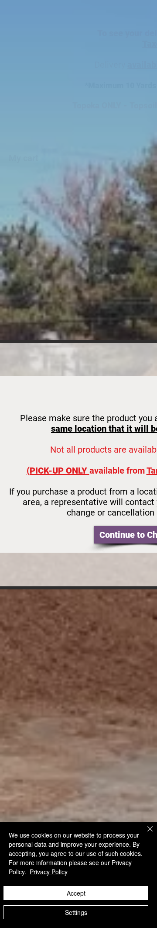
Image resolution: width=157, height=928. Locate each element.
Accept (76, 893)
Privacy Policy (49, 871)
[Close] (144, 834)
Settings (76, 912)
